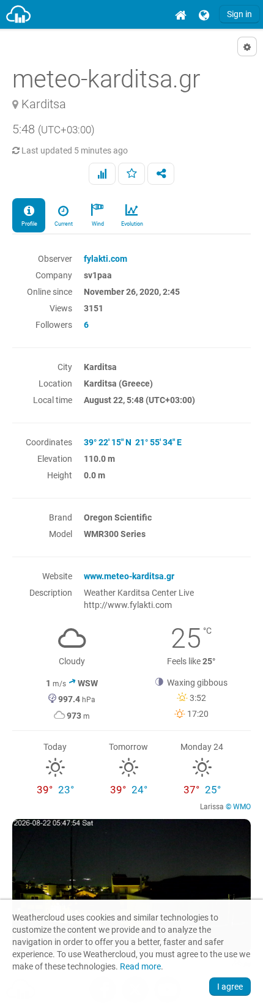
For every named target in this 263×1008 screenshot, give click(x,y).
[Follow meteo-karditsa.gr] (131, 174)
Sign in (239, 14)
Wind (97, 224)
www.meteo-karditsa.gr (129, 576)
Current (63, 224)
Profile (29, 224)
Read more (140, 967)
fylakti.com (105, 259)
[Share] (160, 174)
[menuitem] (180, 14)
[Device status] (102, 174)
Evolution (131, 224)
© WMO (238, 806)
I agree (230, 986)
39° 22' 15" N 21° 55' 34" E (133, 442)
